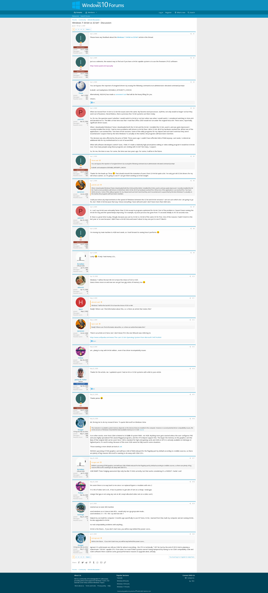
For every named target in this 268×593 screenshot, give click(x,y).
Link (120, 446)
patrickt (81, 119)
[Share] (191, 34)
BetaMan (80, 264)
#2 (194, 58)
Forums (79, 12)
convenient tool (120, 94)
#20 (193, 534)
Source (141, 430)
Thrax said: (95, 160)
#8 (194, 228)
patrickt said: (95, 185)
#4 (194, 108)
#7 (194, 207)
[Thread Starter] (81, 43)
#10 (193, 276)
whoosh (81, 287)
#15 (193, 394)
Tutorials (119, 578)
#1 (194, 34)
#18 (193, 482)
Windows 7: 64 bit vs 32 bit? (127, 37)
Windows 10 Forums (123, 584)
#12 (193, 320)
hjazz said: (94, 324)
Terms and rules (91, 586)
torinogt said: (95, 538)
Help (109, 586)
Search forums (85, 16)
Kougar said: (95, 462)
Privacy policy (101, 586)
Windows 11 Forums (123, 587)
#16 (193, 418)
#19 (193, 503)
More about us (79, 586)
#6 (194, 181)
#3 (194, 82)
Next (87, 29)
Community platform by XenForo (134, 591)
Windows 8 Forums (123, 581)
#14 (193, 368)
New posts (75, 16)
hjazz (81, 309)
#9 (194, 253)
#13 (193, 347)
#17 (193, 458)
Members (91, 12)
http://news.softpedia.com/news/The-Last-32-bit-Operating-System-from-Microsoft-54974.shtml (125, 337)
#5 (194, 156)
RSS (192, 581)
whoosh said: (95, 302)
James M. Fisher (81, 380)
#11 (193, 298)
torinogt (80, 515)
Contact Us (190, 578)
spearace (80, 192)
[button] (96, 12)
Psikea (80, 358)
